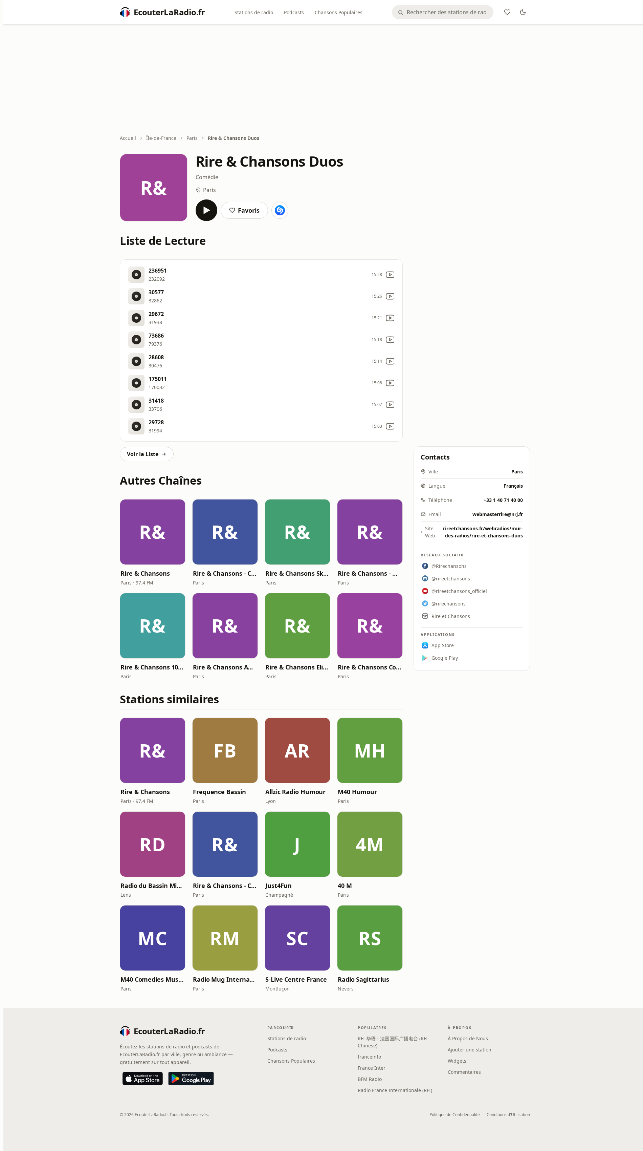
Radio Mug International (225, 979)
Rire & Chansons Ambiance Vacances (225, 667)
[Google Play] (191, 1078)
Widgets (457, 1061)
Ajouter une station (469, 1049)
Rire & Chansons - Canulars (225, 573)
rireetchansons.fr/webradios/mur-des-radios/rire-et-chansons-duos (483, 532)
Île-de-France (161, 138)
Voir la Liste (142, 454)
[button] (152, 532)
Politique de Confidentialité (454, 1114)
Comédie (207, 177)
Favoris (249, 210)
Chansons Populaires (338, 12)
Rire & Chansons (145, 573)
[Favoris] (507, 12)
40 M (345, 885)
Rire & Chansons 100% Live (152, 667)
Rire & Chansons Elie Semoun (297, 667)
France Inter (371, 1068)
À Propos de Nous (468, 1038)
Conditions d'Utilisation (508, 1114)
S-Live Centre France (296, 979)
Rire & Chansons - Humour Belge (370, 573)
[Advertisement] (325, 80)
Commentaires (464, 1072)
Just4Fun (278, 885)
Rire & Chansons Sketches (297, 573)
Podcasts (294, 12)
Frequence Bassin (219, 792)
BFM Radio (370, 1079)
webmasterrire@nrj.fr (497, 514)
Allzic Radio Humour (295, 792)
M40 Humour (357, 792)
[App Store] (142, 1078)
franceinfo (369, 1056)
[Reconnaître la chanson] (279, 210)
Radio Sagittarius (363, 979)
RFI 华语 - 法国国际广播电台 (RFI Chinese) (393, 1042)
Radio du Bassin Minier (152, 885)
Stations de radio (254, 12)
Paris (192, 138)
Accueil (128, 138)
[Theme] (523, 12)
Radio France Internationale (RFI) (395, 1090)
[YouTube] (390, 275)
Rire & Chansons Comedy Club (370, 667)
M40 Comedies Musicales (152, 979)
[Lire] (206, 210)
